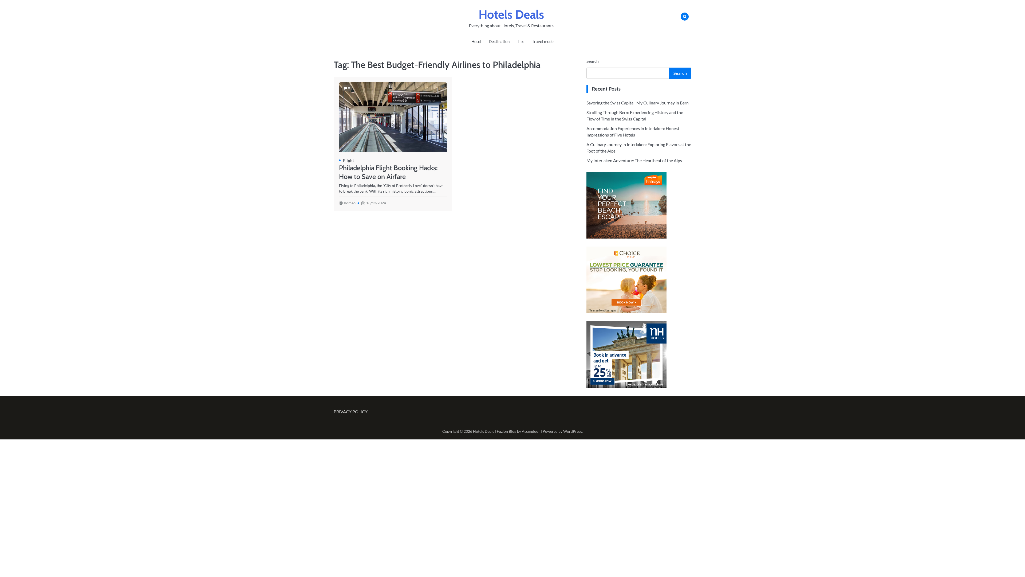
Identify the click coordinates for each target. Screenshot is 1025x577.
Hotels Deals (511, 14)
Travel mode (543, 41)
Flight (348, 160)
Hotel (476, 41)
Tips (521, 41)
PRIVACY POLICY (351, 411)
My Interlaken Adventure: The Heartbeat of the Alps (634, 160)
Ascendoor (531, 431)
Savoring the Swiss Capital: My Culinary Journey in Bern (637, 102)
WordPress (572, 431)
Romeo (350, 203)
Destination (499, 41)
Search (592, 61)
